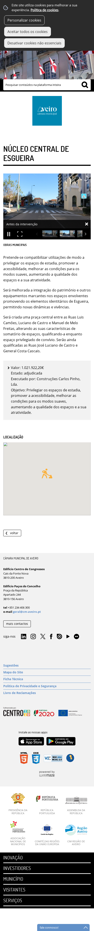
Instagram (33, 637)
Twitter (42, 637)
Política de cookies (44, 10)
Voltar (14, 533)
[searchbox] (47, 84)
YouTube (68, 637)
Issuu (59, 637)
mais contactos (17, 624)
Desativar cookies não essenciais (34, 43)
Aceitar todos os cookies (27, 31)
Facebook (51, 637)
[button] (47, 474)
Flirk (76, 637)
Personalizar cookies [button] (24, 20)
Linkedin (23, 637)
